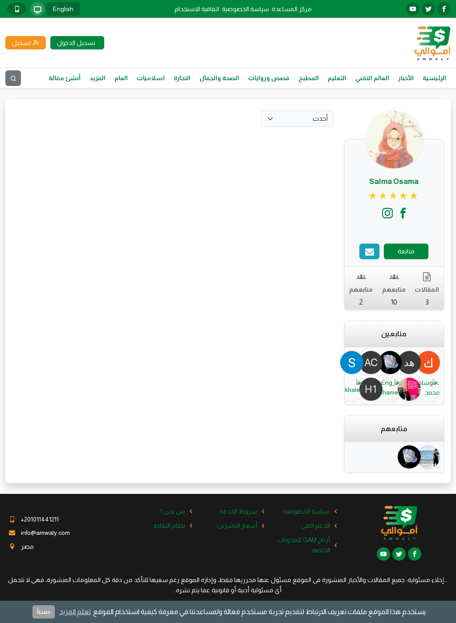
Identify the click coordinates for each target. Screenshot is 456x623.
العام (121, 77)
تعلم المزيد (75, 611)
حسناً (43, 611)
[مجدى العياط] (394, 362)
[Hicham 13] (375, 389)
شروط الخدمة (238, 511)
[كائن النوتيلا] (432, 362)
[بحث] (13, 78)
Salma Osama (394, 181)
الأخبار (406, 77)
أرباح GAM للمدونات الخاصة (303, 544)
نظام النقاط (169, 525)
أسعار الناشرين (237, 525)
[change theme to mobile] (17, 9)
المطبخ (308, 77)
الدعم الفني (315, 525)
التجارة (182, 77)
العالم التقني (372, 77)
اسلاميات (151, 77)
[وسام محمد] (432, 389)
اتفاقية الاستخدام (197, 8)
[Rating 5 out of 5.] (393, 196)
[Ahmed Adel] (432, 456)
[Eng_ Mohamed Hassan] (394, 389)
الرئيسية (434, 77)
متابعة (406, 251)
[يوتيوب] (412, 9)
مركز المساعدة (292, 8)
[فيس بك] (444, 9)
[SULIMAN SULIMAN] (356, 362)
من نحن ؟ (172, 511)
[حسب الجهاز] (37, 9)
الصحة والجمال (219, 77)
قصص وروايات (268, 77)
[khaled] (356, 389)
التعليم (337, 77)
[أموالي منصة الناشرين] (432, 42)
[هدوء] (413, 362)
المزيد (98, 77)
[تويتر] (428, 9)
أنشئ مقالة (65, 77)
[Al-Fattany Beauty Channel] (375, 362)
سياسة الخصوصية (245, 8)
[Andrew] (413, 389)
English (63, 8)
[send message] (369, 251)
